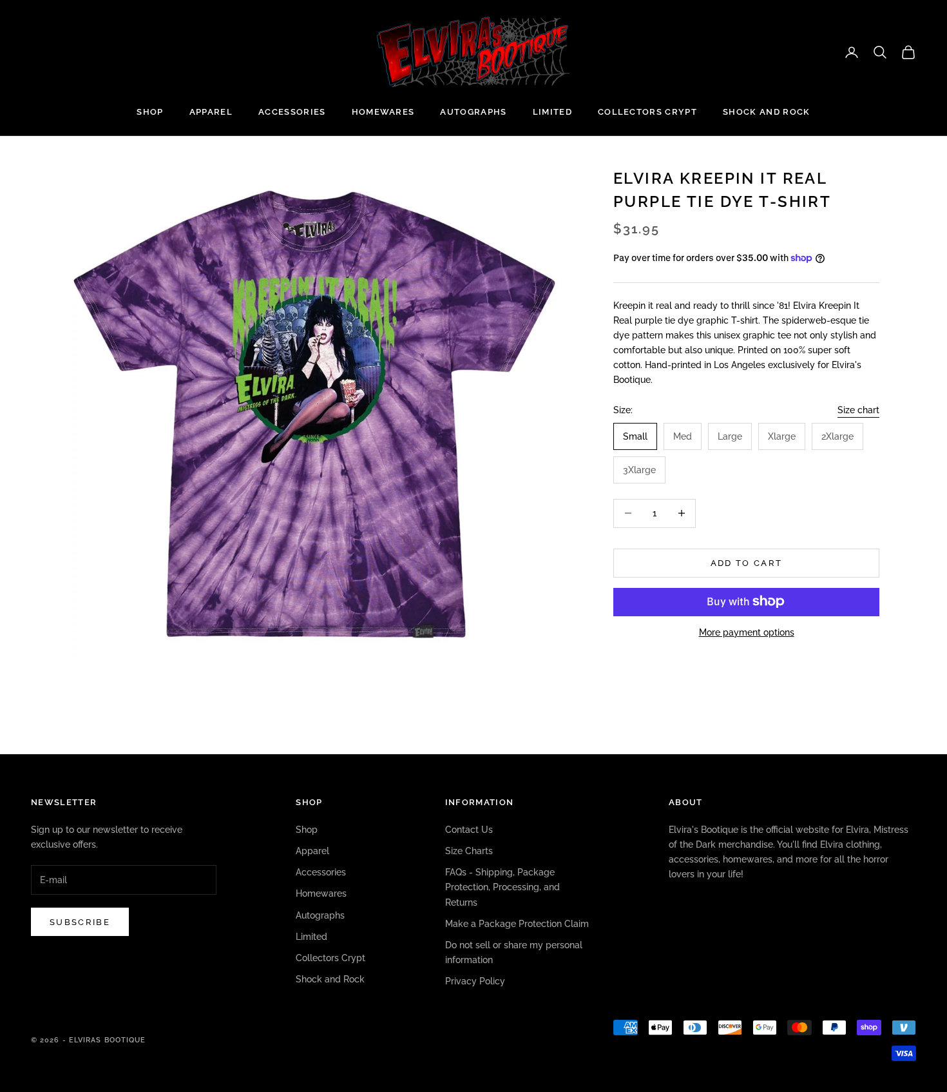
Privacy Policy (475, 981)
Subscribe (80, 922)
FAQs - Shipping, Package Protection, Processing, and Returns (502, 887)
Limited (552, 112)
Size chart (858, 410)
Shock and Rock (766, 112)
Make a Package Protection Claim (517, 924)
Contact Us (469, 829)
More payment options (746, 632)
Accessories (292, 112)
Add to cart (747, 562)
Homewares (383, 112)
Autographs (473, 112)
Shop (150, 112)
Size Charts (469, 851)
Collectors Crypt (647, 112)
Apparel (211, 112)
